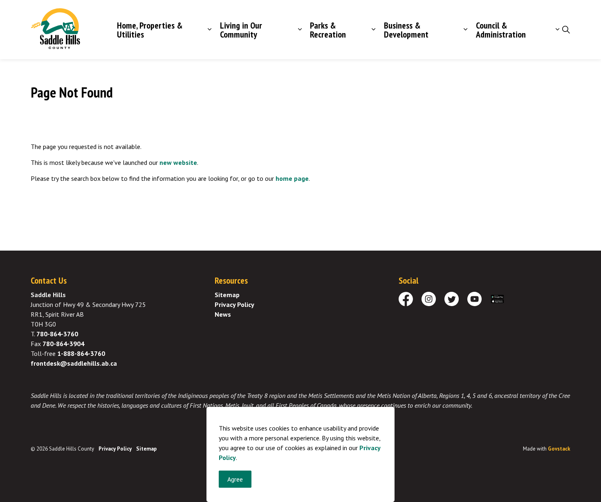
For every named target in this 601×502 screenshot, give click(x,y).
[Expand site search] (565, 30)
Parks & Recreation (328, 30)
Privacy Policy (234, 304)
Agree (235, 479)
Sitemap (227, 295)
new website (178, 162)
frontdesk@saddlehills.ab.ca (74, 363)
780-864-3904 (63, 344)
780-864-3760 (57, 334)
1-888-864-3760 (81, 353)
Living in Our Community (241, 30)
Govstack (559, 448)
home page (292, 178)
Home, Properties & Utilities (150, 30)
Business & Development (406, 30)
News (223, 314)
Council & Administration (501, 30)
